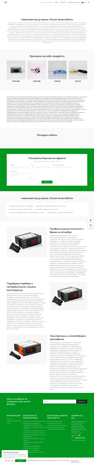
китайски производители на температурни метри (27, 212)
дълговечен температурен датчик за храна (51, 206)
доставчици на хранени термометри (60, 212)
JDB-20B (36, 81)
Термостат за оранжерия (32, 446)
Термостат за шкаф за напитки (34, 432)
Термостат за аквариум (31, 448)
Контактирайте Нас (74, 2)
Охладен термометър (55, 421)
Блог (9, 423)
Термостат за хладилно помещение (35, 421)
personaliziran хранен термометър (20, 209)
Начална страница (47, 2)
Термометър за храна (55, 423)
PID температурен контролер (34, 452)
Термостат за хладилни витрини (34, 430)
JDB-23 (57, 81)
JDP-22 (78, 81)
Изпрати (47, 182)
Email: (78, 440)
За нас (56, 2)
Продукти (63, 2)
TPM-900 (16, 81)
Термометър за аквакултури (57, 425)
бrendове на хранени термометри (47, 209)
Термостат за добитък (31, 450)
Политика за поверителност (76, 461)
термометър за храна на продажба (21, 206)
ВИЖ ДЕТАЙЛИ (16, 70)
